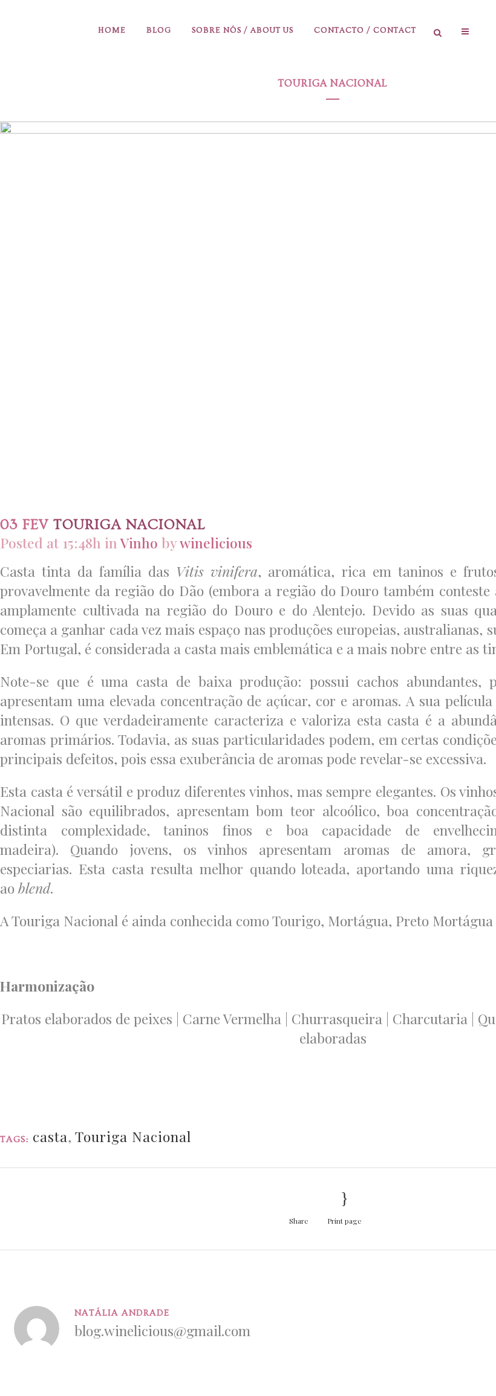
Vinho (139, 542)
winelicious (216, 542)
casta (50, 1136)
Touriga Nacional (133, 1136)
